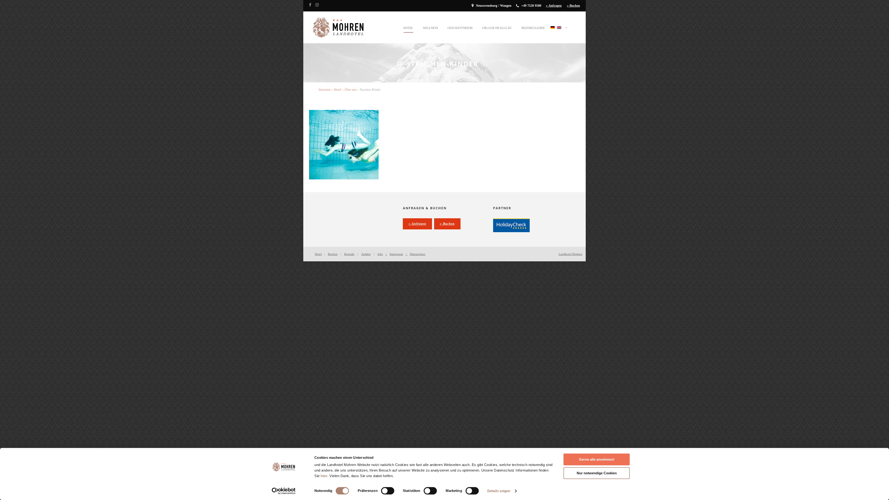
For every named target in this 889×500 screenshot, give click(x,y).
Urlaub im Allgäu (497, 28)
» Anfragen (554, 5)
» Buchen (573, 5)
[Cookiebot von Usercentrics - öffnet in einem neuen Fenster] (283, 491)
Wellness (430, 28)
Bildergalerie (533, 28)
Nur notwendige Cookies (597, 473)
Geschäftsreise (460, 28)
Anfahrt (366, 254)
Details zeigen (498, 491)
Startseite (324, 89)
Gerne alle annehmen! (596, 459)
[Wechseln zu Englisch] (559, 33)
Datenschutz (417, 254)
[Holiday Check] (511, 225)
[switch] (387, 490)
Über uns (350, 89)
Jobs (380, 254)
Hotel (408, 28)
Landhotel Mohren (570, 254)
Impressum (396, 254)
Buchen (333, 254)
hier (324, 476)
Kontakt (349, 254)
